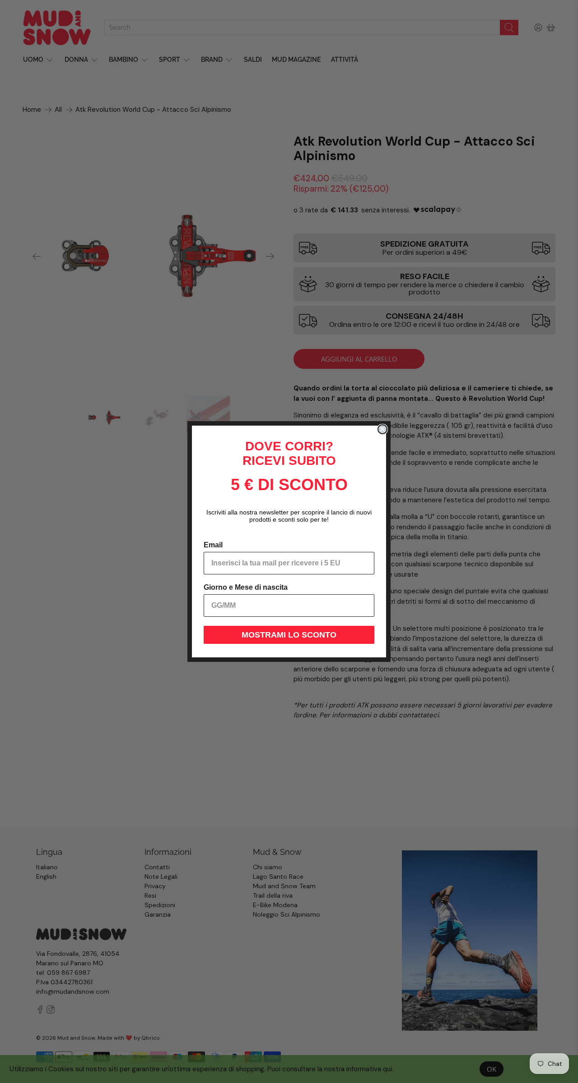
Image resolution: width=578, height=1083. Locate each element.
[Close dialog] (382, 429)
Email (213, 545)
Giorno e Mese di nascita (246, 587)
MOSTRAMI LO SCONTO (289, 634)
